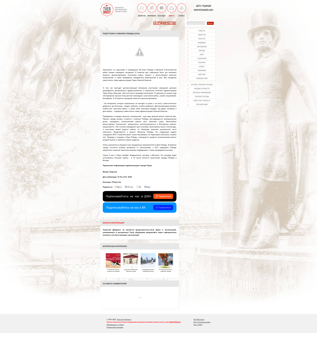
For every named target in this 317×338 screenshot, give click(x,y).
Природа (202, 51)
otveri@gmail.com (203, 9)
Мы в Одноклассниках (202, 322)
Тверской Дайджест (124, 319)
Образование (202, 47)
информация (151, 16)
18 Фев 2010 (122, 177)
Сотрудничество (164, 23)
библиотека (142, 16)
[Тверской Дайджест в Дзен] (139, 201)
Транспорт (202, 63)
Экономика (202, 70)
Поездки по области (202, 89)
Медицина (202, 43)
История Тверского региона (202, 85)
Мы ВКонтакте (199, 319)
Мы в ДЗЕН (198, 325)
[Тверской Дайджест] (107, 10)
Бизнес (202, 67)
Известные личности (202, 101)
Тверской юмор (202, 105)
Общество (116, 182)
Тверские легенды (202, 97)
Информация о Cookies (115, 325)
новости (171, 16)
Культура (201, 39)
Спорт (202, 55)
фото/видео (162, 16)
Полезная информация (202, 93)
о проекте (181, 16)
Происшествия (202, 78)
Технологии (201, 59)
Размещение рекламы (115, 327)
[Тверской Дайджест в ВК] (139, 212)
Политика (202, 74)
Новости (202, 31)
